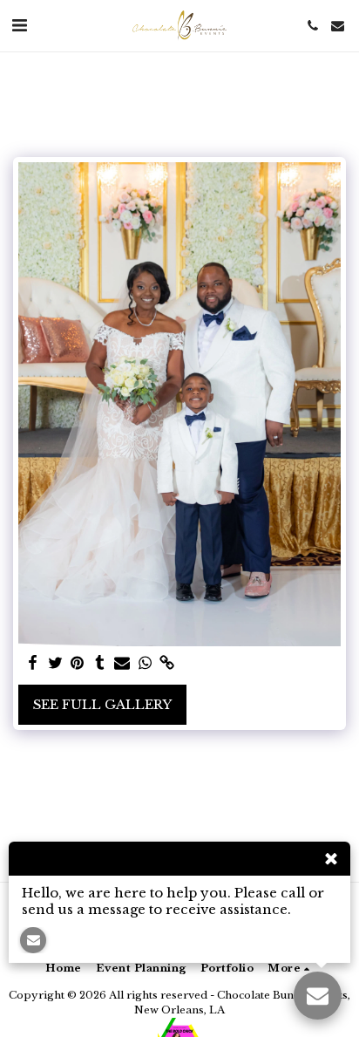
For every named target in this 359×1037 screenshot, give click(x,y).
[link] (167, 663)
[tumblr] (100, 663)
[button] (19, 25)
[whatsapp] (144, 663)
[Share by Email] (122, 663)
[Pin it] (77, 663)
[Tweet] (55, 663)
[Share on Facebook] (32, 663)
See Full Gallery (102, 705)
